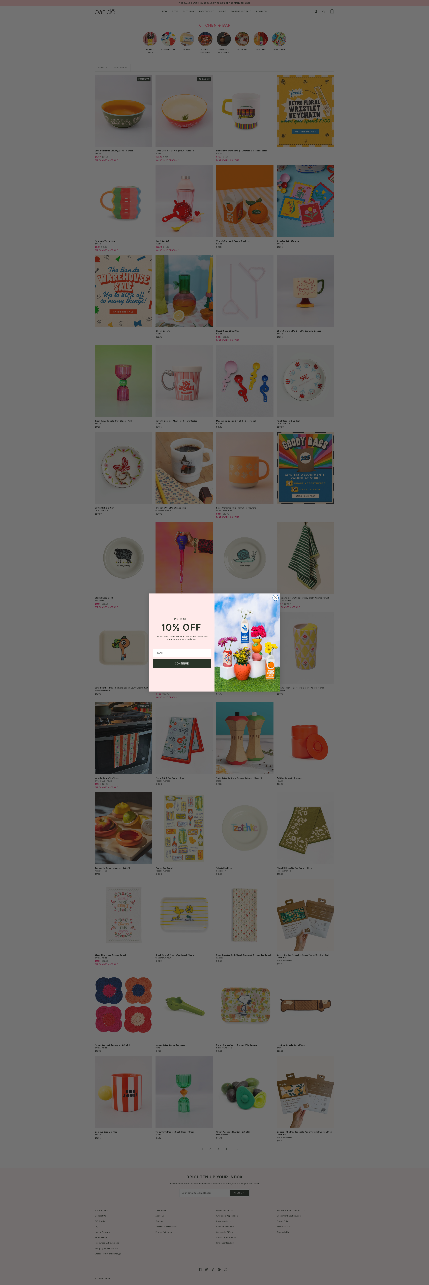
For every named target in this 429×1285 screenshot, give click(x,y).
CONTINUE (182, 663)
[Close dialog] (276, 598)
